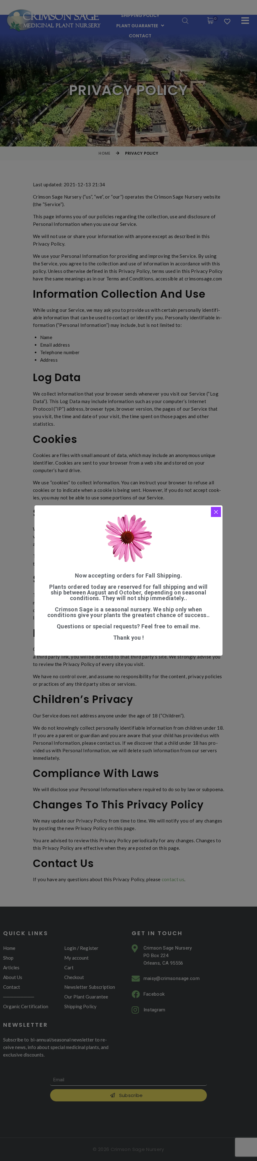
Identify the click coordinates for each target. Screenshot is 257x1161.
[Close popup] (216, 512)
